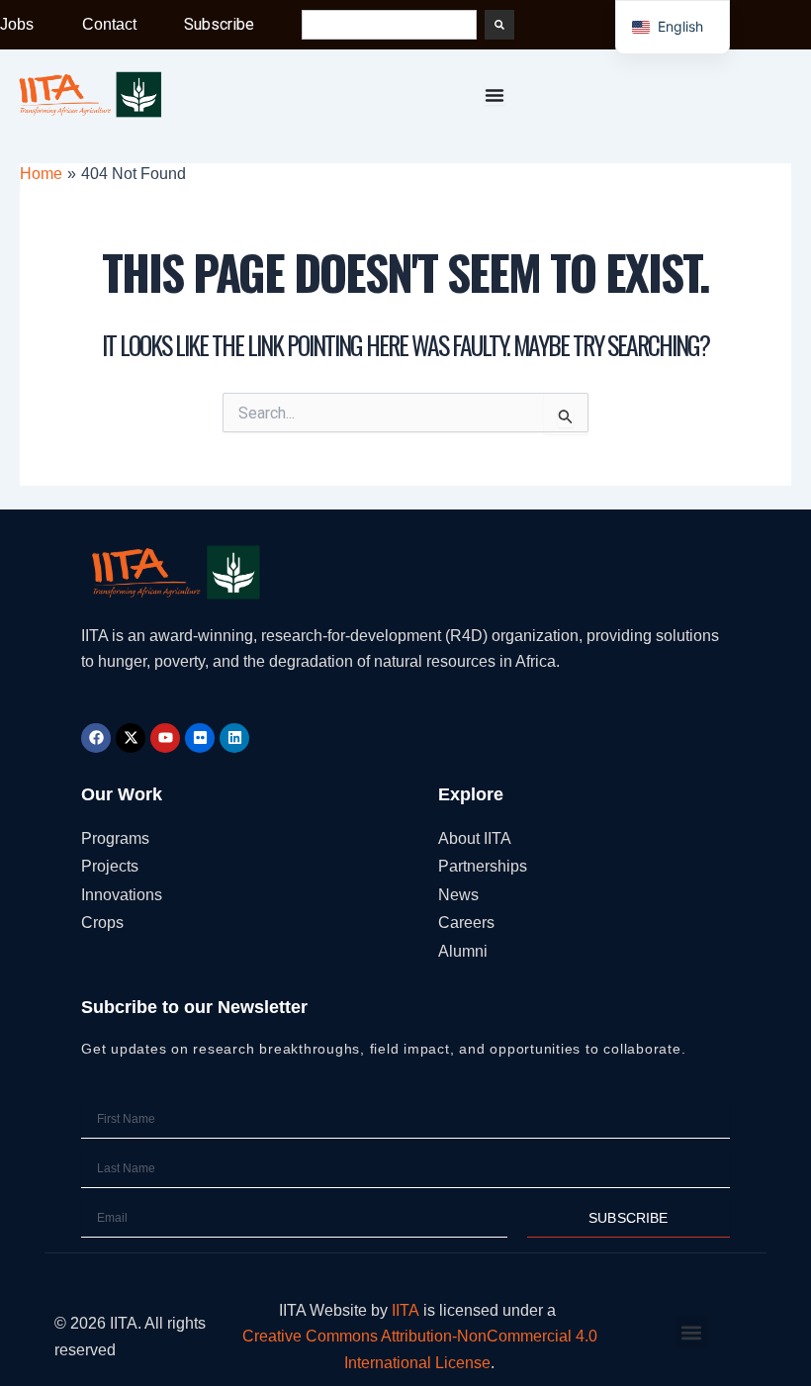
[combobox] (389, 25)
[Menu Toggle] (494, 95)
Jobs (17, 24)
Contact (109, 24)
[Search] (499, 25)
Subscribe (219, 24)
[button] (692, 1332)
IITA (405, 1310)
